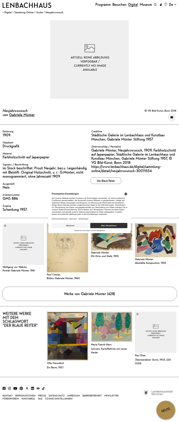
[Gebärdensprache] (161, 5)
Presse (42, 395)
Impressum (73, 395)
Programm (103, 4)
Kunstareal (28, 399)
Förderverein (11, 399)
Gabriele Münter (22, 114)
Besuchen (119, 4)
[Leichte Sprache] (165, 4)
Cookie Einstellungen (59, 399)
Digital (8, 12)
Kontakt (8, 395)
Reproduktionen (25, 395)
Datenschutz (57, 395)
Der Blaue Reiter (106, 180)
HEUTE (166, 410)
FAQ (40, 399)
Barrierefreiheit (92, 395)
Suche (39, 12)
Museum (146, 4)
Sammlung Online (24, 12)
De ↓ (172, 4)
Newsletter (111, 395)
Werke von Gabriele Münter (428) (89, 294)
